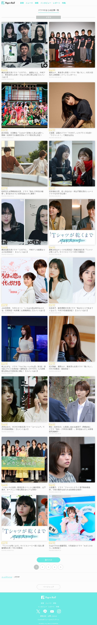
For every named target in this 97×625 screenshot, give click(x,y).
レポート (56, 3)
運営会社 (43, 616)
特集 (64, 3)
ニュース (29, 3)
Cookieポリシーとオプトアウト (48, 619)
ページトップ (48, 587)
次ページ (48, 560)
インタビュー (45, 3)
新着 (22, 3)
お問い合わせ (52, 616)
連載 (36, 3)
